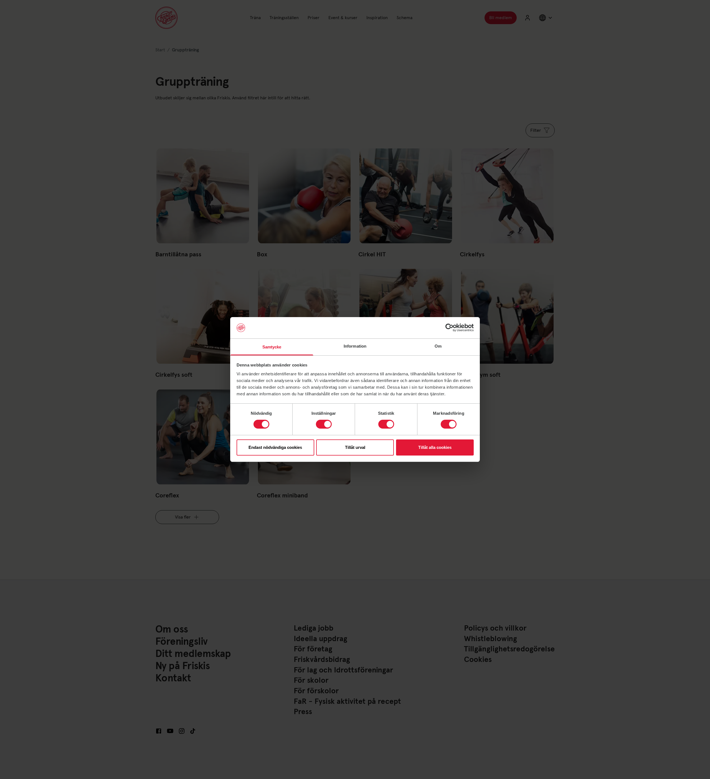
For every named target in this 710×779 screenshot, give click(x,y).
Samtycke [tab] (272, 347)
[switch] (324, 424)
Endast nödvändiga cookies (275, 447)
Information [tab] (355, 346)
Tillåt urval (355, 447)
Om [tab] (438, 346)
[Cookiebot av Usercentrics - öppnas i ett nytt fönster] (449, 327)
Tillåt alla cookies (435, 447)
